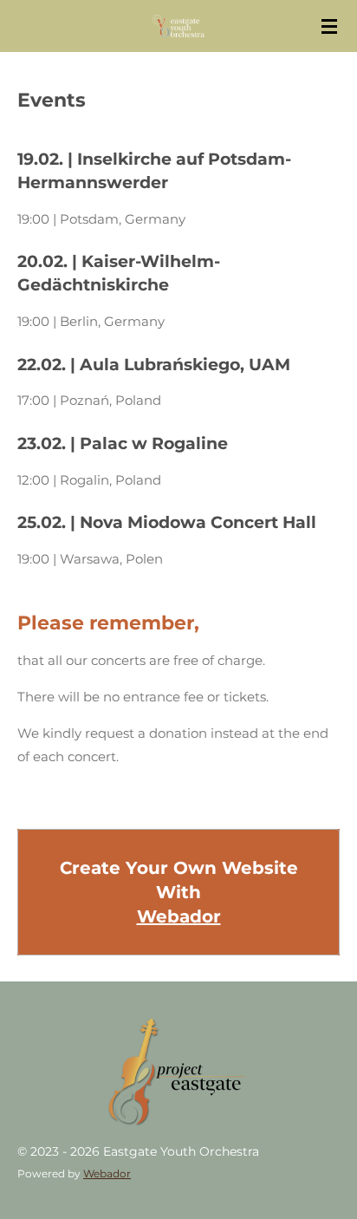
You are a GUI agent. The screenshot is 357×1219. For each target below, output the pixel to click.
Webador (179, 916)
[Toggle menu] (329, 26)
